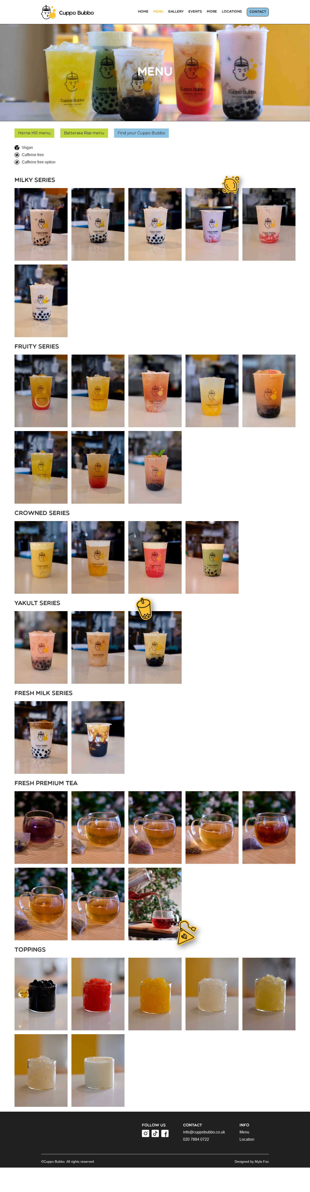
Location (247, 1139)
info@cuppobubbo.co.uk (204, 1132)
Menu (158, 12)
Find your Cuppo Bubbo (141, 133)
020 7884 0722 (196, 1139)
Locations (232, 12)
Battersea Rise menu (84, 133)
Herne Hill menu (34, 133)
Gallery (176, 12)
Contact (257, 12)
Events (195, 12)
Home (143, 12)
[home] (72, 12)
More (212, 12)
